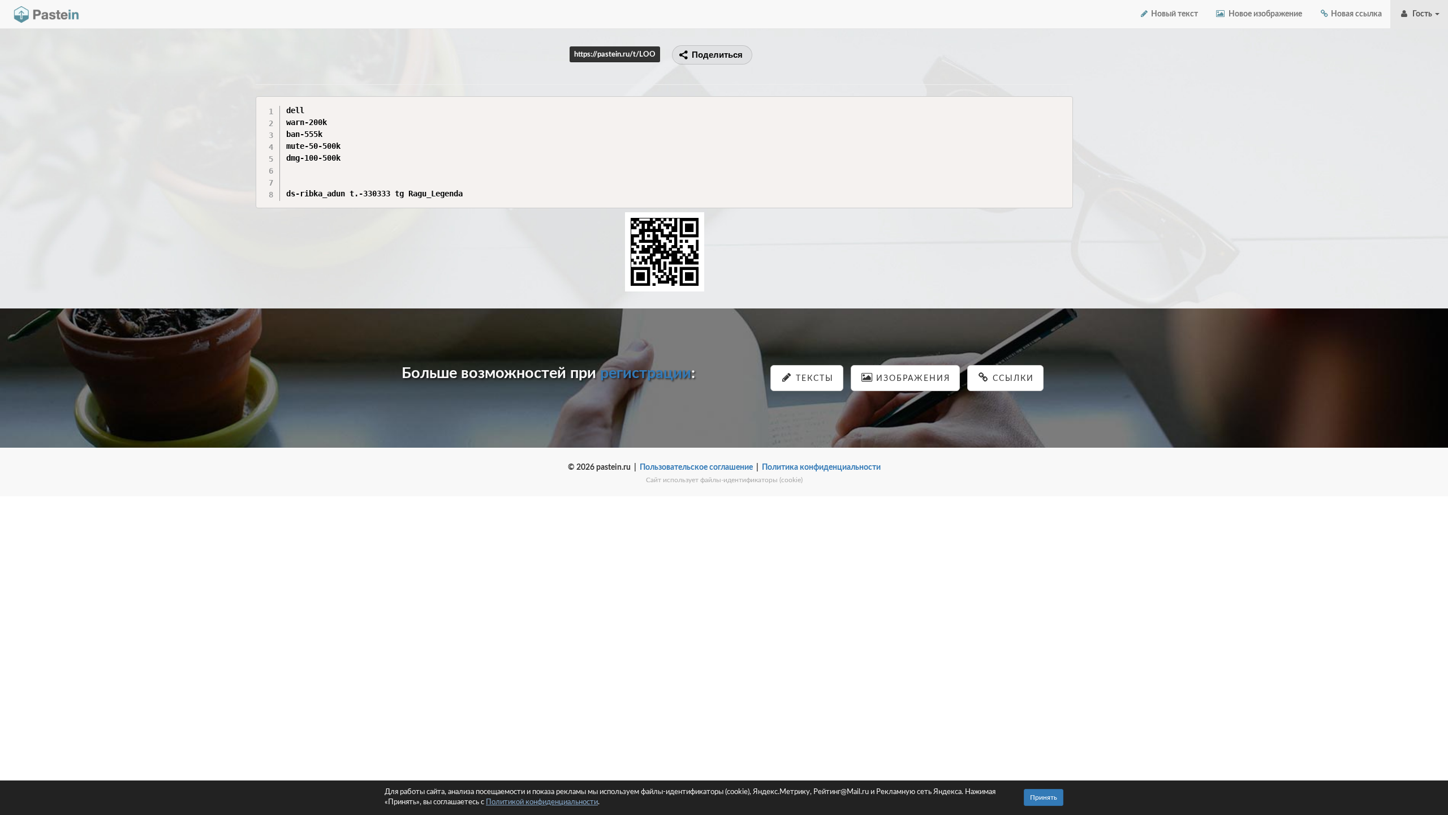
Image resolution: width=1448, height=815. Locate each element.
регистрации (645, 373)
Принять (1043, 797)
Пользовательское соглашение (696, 467)
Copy (1061, 104)
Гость (1421, 14)
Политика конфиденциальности (821, 467)
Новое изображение (1263, 14)
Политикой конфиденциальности (542, 802)
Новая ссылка (1355, 14)
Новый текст (1173, 14)
